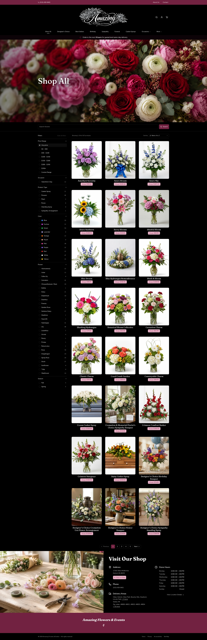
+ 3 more (125, 599)
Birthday (93, 32)
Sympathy (105, 32)
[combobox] (159, 135)
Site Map (166, 636)
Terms (143, 636)
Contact (165, 2)
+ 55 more (116, 606)
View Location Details (174, 595)
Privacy (150, 636)
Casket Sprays (131, 32)
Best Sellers (80, 32)
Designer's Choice (63, 32)
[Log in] (162, 17)
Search (165, 127)
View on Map (120, 577)
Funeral (117, 32)
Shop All (48, 32)
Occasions (145, 32)
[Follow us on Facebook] (103, 625)
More (158, 32)
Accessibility (158, 636)
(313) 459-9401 (45, 2)
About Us (156, 2)
